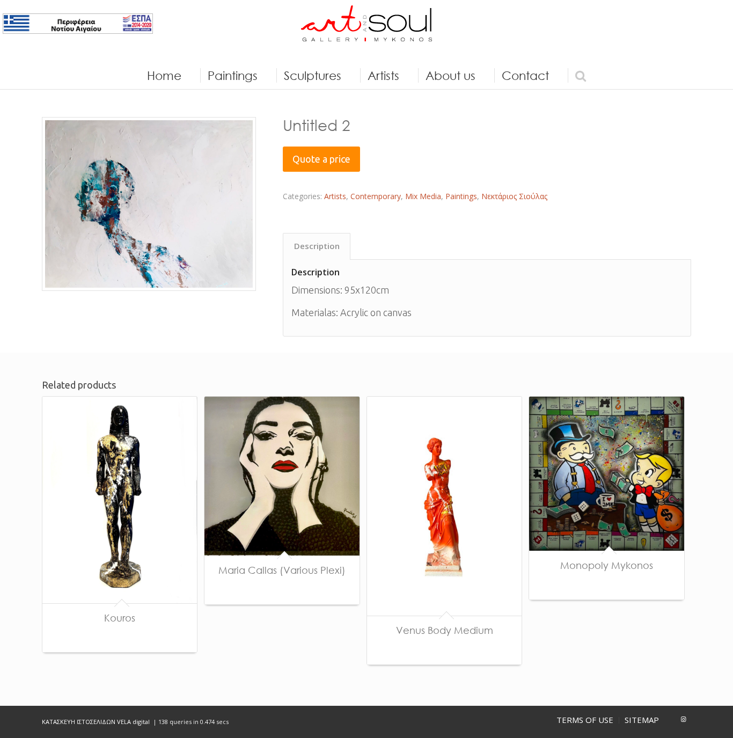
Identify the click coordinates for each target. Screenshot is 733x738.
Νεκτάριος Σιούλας (514, 196)
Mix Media (423, 196)
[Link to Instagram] (683, 719)
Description (317, 245)
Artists (335, 196)
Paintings (461, 196)
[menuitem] (164, 75)
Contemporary (375, 196)
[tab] (316, 246)
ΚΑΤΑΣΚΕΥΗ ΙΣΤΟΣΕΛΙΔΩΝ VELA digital (96, 722)
